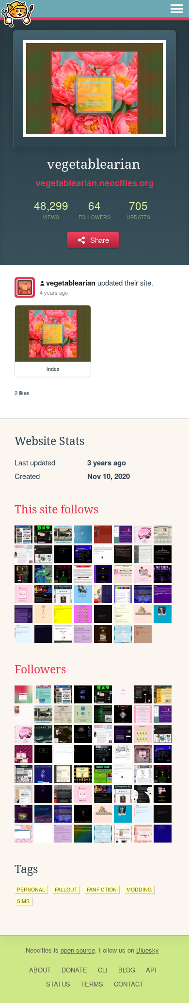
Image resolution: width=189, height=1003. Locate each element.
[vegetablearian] (24, 287)
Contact (128, 983)
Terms (92, 983)
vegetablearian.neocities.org (95, 182)
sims (23, 901)
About (40, 969)
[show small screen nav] (177, 8)
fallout (66, 889)
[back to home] (17, 13)
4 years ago (54, 292)
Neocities (39, 950)
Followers (40, 669)
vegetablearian (70, 282)
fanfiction (102, 889)
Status (58, 983)
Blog (126, 969)
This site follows (56, 509)
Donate (74, 969)
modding (139, 889)
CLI (103, 969)
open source (78, 950)
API (151, 969)
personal (31, 889)
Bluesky (147, 950)
